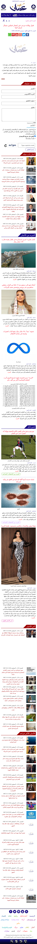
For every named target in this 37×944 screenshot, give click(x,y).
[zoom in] (4, 21)
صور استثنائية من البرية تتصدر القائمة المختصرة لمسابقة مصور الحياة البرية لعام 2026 (13, 672)
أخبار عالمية (29, 21)
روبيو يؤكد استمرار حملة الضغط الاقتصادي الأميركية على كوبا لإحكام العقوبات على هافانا (13, 209)
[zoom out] (9, 21)
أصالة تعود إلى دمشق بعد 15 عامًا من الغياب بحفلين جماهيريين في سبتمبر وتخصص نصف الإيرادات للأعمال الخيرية (18, 287)
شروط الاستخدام (31, 127)
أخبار (34, 21)
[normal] (6, 21)
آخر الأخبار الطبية (7, 620)
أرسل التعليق (30, 149)
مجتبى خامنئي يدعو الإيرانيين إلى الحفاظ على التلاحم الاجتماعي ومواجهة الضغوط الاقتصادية (13, 788)
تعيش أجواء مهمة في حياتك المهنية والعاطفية (13, 833)
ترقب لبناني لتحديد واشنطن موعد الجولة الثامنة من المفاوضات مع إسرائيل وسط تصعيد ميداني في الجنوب (13, 682)
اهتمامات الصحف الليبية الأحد (13, 888)
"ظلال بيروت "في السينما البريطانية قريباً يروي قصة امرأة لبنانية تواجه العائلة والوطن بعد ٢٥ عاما (12, 691)
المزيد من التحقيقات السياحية (11, 474)
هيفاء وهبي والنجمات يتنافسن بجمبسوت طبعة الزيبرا (18, 526)
